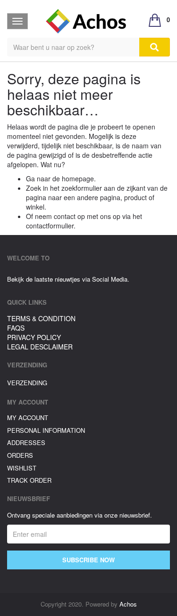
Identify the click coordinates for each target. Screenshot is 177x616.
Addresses (26, 442)
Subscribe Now (88, 559)
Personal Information (46, 430)
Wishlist (21, 467)
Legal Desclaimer (40, 346)
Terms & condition (41, 318)
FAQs (16, 327)
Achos (128, 604)
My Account (27, 417)
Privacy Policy (34, 337)
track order (29, 480)
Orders (20, 455)
